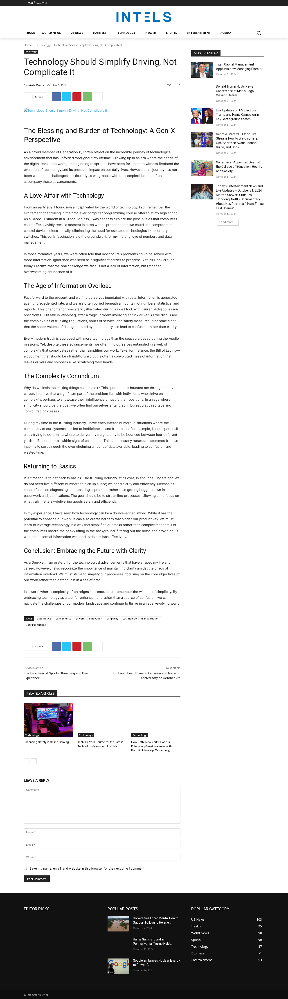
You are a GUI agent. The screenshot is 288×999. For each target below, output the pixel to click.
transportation (150, 618)
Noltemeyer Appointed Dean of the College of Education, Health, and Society (239, 166)
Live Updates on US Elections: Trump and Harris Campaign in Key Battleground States (237, 114)
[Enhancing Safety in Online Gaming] (48, 720)
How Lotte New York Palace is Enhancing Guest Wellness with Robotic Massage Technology (151, 746)
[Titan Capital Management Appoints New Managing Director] (202, 70)
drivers (80, 618)
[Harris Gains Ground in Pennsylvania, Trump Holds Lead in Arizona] (118, 945)
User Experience (36, 624)
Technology (42, 45)
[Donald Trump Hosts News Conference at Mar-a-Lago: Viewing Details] (202, 92)
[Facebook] (242, 3)
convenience (63, 618)
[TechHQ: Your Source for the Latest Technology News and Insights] (102, 720)
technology (130, 618)
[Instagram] (249, 3)
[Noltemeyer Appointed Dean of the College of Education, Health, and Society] (202, 168)
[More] (98, 96)
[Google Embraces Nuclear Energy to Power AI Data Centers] (118, 966)
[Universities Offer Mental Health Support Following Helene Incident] (118, 923)
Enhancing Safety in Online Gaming (46, 742)
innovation (95, 618)
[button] (258, 32)
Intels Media (35, 85)
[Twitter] (66, 96)
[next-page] (34, 761)
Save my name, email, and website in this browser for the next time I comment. (87, 868)
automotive (44, 618)
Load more (226, 222)
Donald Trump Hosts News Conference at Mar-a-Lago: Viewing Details (235, 91)
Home (28, 45)
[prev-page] (26, 761)
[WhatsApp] (87, 96)
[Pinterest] (76, 96)
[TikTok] (255, 3)
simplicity (112, 618)
